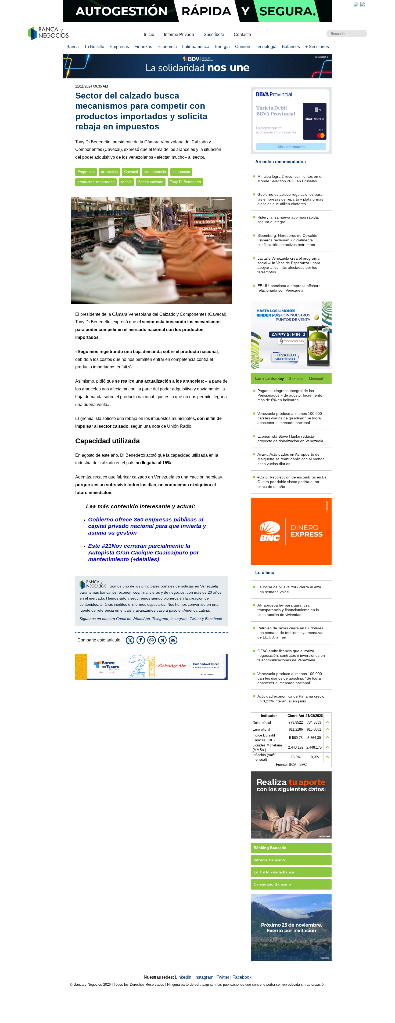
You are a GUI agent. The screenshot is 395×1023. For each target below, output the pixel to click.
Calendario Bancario (272, 884)
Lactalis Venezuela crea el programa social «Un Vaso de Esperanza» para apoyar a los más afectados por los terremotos (288, 265)
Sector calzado (150, 182)
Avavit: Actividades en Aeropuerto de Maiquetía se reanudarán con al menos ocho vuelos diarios (290, 459)
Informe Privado (179, 34)
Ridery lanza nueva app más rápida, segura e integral (288, 219)
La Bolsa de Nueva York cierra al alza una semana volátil (289, 589)
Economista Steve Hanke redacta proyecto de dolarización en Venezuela (290, 438)
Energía (222, 46)
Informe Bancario (269, 860)
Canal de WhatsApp (133, 618)
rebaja (126, 182)
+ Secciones (317, 46)
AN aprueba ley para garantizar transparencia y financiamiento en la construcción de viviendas (288, 610)
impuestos (181, 172)
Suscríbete (214, 34)
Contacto (242, 34)
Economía (167, 46)
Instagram (179, 618)
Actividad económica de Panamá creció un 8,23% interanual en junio (290, 698)
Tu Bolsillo (94, 46)
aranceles (109, 172)
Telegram (160, 618)
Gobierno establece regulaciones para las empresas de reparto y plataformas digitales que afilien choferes (290, 199)
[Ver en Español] (362, 4)
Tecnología (266, 46)
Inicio (149, 34)
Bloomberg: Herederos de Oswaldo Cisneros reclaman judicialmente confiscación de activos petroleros (287, 240)
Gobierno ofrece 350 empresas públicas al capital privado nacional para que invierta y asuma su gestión (147, 526)
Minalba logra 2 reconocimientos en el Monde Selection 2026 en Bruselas (289, 178)
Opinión (242, 46)
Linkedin (183, 977)
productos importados (95, 182)
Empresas (119, 46)
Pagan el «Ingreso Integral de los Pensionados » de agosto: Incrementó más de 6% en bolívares (289, 395)
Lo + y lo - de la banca (274, 872)
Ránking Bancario (270, 848)
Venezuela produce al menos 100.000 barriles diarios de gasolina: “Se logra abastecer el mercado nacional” (289, 418)
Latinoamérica (195, 46)
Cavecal (131, 172)
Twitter (195, 618)
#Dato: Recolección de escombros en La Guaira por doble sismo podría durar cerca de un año (291, 482)
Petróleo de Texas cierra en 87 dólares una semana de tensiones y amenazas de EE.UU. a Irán (290, 633)
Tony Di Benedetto (185, 182)
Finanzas (143, 46)
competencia (155, 172)
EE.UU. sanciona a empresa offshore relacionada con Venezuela (289, 288)
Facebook (213, 618)
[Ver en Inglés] (356, 4)
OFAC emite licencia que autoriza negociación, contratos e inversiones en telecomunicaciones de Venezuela (291, 655)
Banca (72, 46)
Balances (291, 46)
